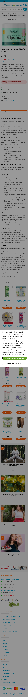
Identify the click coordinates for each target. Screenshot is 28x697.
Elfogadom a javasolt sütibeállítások (14, 358)
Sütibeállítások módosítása (14, 363)
